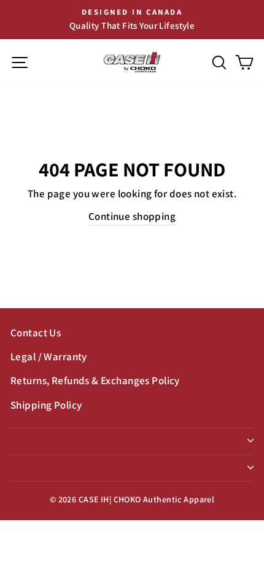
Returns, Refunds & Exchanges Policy (95, 380)
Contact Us (35, 332)
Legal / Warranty (48, 356)
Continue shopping (132, 216)
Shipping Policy (46, 405)
